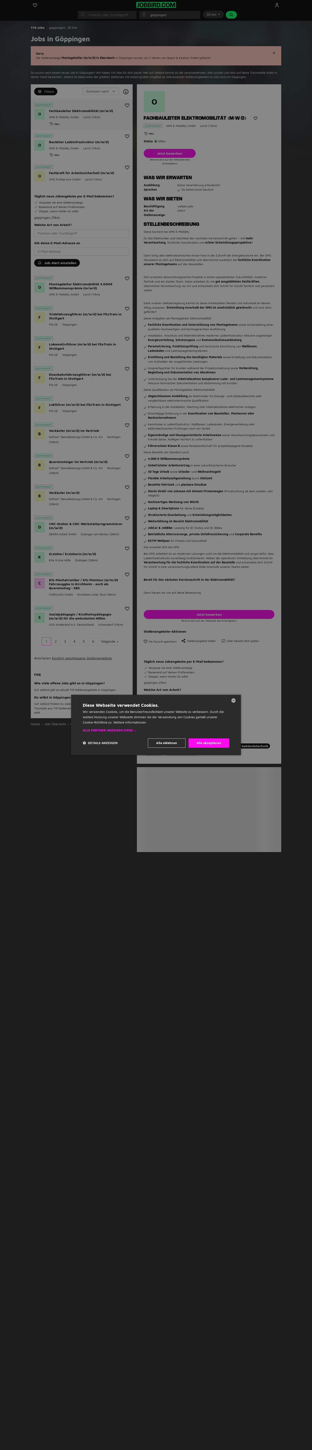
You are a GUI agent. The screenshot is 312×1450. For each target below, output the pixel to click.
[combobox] (233, 700)
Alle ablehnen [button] (166, 743)
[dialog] (156, 725)
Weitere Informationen (129, 722)
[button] (156, 730)
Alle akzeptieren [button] (209, 743)
